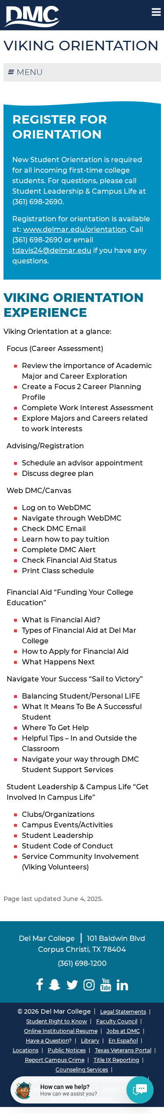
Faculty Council (116, 1021)
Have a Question (47, 1040)
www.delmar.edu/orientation (74, 229)
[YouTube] (105, 985)
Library (90, 1040)
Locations (25, 1050)
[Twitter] (72, 985)
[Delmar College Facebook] (39, 985)
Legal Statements (123, 1011)
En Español (123, 1040)
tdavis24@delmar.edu (51, 250)
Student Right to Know (56, 1021)
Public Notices (67, 1050)
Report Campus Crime (54, 1060)
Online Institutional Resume (61, 1031)
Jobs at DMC (123, 1031)
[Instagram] (89, 985)
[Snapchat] (55, 985)
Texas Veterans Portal (123, 1050)
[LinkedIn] (122, 985)
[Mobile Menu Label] (156, 12)
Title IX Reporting (116, 1060)
